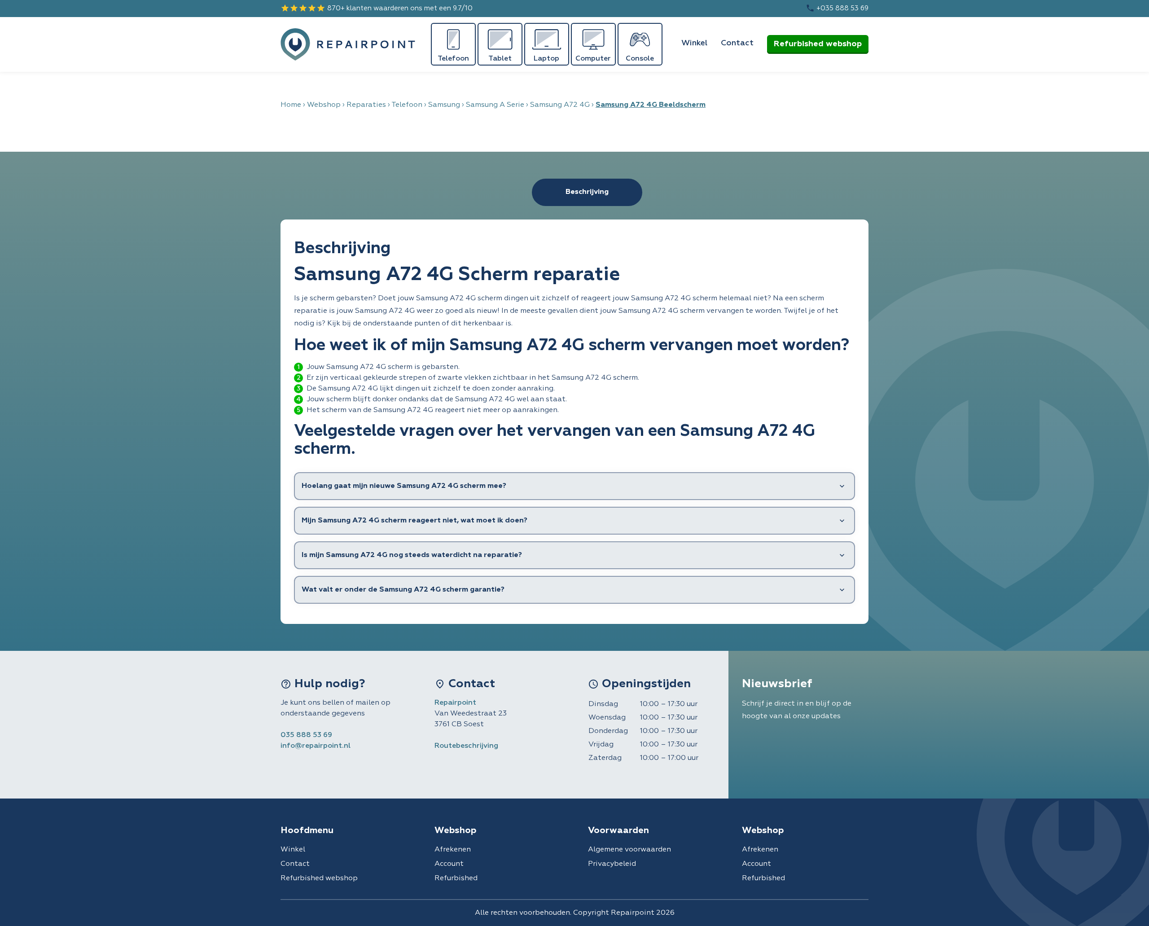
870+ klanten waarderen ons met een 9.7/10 (377, 8)
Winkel (694, 43)
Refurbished (456, 878)
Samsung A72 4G (560, 105)
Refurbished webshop (818, 44)
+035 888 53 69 (837, 8)
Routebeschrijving (466, 746)
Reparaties (366, 105)
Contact (737, 43)
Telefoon (406, 105)
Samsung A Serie (495, 105)
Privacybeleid (612, 864)
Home (291, 105)
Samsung (444, 105)
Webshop (324, 105)
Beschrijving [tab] (587, 192)
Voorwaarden (618, 830)
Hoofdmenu (307, 830)
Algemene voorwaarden (629, 849)
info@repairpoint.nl (316, 746)
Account (449, 864)
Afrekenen (452, 849)
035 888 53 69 (306, 735)
